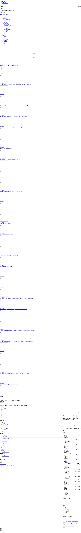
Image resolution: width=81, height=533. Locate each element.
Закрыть (79, 6)
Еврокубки (6, 23)
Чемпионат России (5, 428)
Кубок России (6, 22)
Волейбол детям (6, 42)
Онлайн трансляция (7, 39)
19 (65, 510)
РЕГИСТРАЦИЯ (5, 14)
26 (65, 511)
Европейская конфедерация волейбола (72, 523)
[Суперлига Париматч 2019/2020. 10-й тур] (66, 500)
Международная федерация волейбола (72, 521)
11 (64, 509)
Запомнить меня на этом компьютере (8, 10)
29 (68, 511)
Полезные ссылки (7, 43)
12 (65, 509)
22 (68, 510)
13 (66, 509)
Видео (5, 37)
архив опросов (65, 517)
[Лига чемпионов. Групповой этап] (64, 500)
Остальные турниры (7, 25)
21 (67, 510)
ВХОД (1, 14)
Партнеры (5, 18)
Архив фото (4, 449)
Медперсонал (4, 441)
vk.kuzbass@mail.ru (5, 3)
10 (63, 509)
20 (66, 510)
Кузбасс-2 (5, 34)
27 (66, 511)
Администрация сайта (5, 456)
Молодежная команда (5, 438)
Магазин (5, 41)
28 (67, 511)
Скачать (5, 38)
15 (68, 509)
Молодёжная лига (65, 462)
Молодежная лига (7, 24)
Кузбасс (5, 33)
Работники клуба (7, 19)
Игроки (7, 27)
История (5, 16)
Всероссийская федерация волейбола (72, 526)
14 (67, 509)
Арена (5, 20)
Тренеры (7, 28)
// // (2, 530)
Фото (5, 36)
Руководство (6, 17)
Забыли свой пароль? (4, 12)
